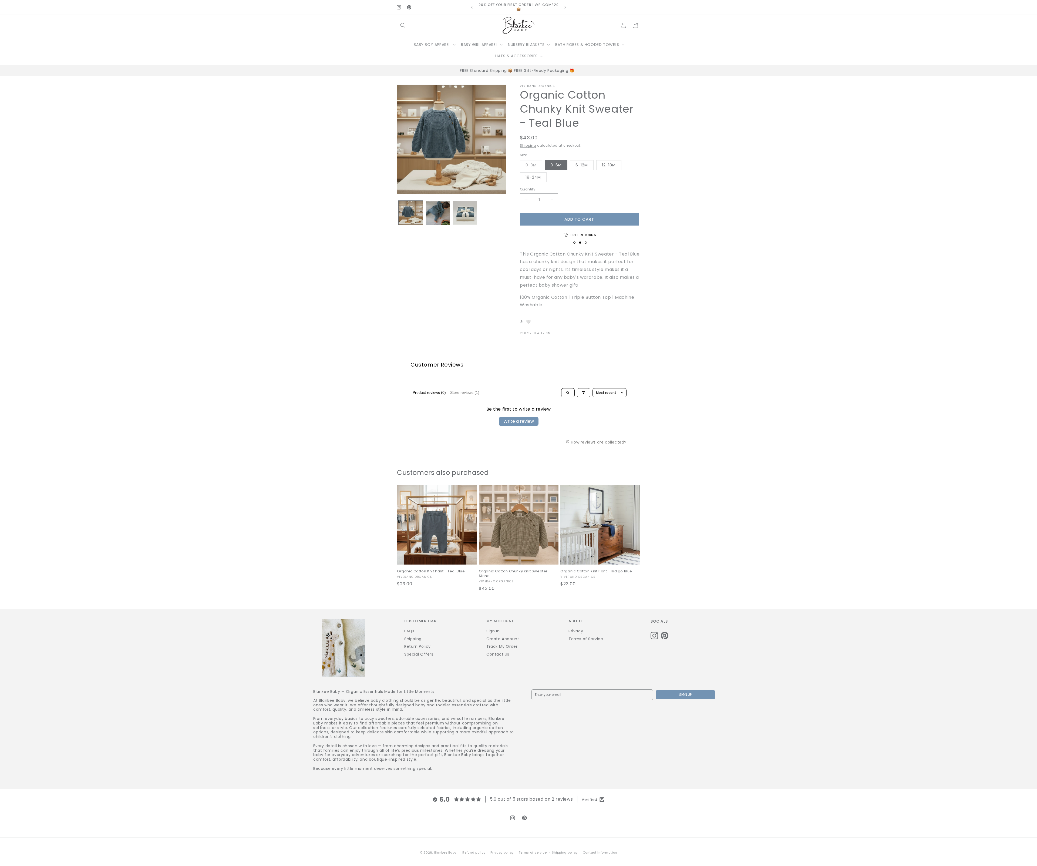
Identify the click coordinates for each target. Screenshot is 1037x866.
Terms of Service (585, 639)
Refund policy (473, 852)
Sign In (493, 631)
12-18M (609, 165)
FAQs (409, 631)
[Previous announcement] (472, 7)
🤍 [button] (528, 321)
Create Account (502, 639)
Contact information (600, 852)
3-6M (556, 165)
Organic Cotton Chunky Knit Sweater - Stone (515, 573)
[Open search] (568, 392)
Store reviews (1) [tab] (464, 392)
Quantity (527, 189)
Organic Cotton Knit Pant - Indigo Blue (596, 571)
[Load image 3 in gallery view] (465, 213)
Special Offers (418, 654)
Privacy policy (502, 852)
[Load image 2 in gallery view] (438, 213)
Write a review (518, 421)
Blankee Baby (445, 852)
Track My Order (501, 646)
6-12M (581, 165)
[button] (403, 25)
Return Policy (417, 646)
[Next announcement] (565, 7)
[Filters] (583, 392)
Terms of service (533, 852)
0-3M (534, 166)
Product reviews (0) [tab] (429, 392)
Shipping (528, 145)
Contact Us (497, 654)
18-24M (533, 177)
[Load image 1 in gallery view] (410, 213)
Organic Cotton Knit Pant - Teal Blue (431, 571)
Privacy (575, 631)
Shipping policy (565, 852)
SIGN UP (685, 694)
